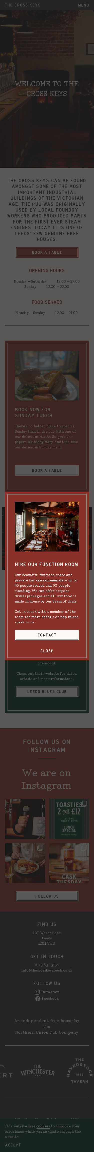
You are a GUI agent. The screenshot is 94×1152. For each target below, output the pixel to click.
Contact (47, 635)
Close (47, 651)
